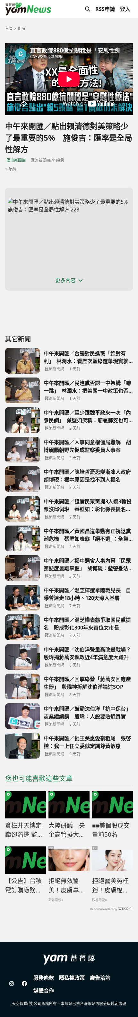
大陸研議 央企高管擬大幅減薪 (66, 830)
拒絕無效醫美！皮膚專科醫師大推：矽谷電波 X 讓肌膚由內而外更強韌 (67, 886)
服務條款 (43, 977)
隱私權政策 (72, 977)
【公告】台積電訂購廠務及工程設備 (23, 886)
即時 (21, 28)
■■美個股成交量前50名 (111, 830)
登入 (125, 9)
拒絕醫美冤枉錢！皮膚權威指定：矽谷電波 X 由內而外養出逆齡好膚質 (110, 886)
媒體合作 (43, 990)
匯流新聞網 (16, 160)
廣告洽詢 (100, 977)
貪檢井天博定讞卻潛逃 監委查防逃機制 (24, 830)
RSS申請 (105, 9)
